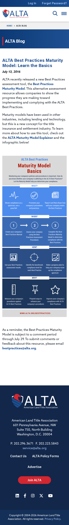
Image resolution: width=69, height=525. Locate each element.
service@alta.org (35, 448)
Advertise (34, 467)
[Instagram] (33, 496)
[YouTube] (50, 496)
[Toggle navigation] (64, 13)
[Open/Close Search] (55, 13)
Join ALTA (34, 480)
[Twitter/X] (41, 496)
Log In (32, 3)
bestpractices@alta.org (19, 348)
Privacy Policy (52, 519)
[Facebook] (25, 496)
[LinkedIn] (18, 496)
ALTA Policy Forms (45, 456)
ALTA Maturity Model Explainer (30, 138)
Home (9, 25)
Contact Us (18, 456)
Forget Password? (54, 3)
